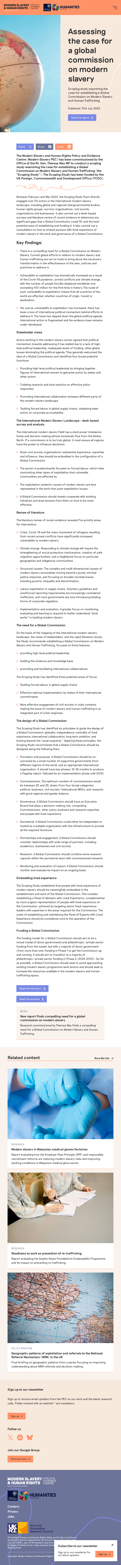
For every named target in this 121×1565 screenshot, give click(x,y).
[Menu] (114, 7)
